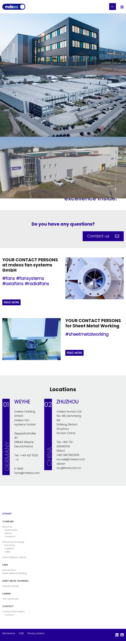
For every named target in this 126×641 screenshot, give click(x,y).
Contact (9, 614)
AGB (21, 633)
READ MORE (11, 302)
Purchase (10, 545)
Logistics (9, 548)
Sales (7, 551)
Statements (11, 530)
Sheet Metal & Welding (14, 573)
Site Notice (8, 633)
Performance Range (13, 542)
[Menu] (122, 7)
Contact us (98, 236)
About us (7, 526)
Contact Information (13, 611)
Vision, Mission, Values (14, 557)
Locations (10, 536)
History (8, 533)
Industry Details (10, 586)
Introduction (9, 570)
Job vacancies (10, 598)
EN (112, 6)
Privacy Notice (36, 633)
